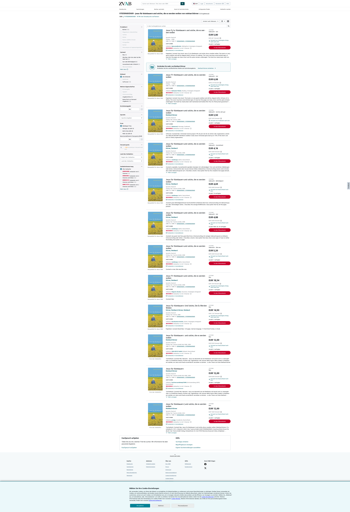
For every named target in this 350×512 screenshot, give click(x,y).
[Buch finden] (183, 3)
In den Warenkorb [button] (220, 47)
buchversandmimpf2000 (179, 382)
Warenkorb (129, 475)
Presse (167, 466)
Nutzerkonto (209, 3)
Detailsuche (122, 9)
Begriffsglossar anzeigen (184, 444)
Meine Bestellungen (132, 472)
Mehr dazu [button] (123, 189)
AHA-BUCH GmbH (177, 351)
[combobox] (160, 3)
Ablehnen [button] (161, 505)
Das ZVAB (168, 464)
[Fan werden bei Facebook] (205, 464)
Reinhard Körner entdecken (206, 68)
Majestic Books (176, 291)
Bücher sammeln (159, 9)
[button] (141, 109)
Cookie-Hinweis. (175, 498)
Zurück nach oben (175, 456)
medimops (175, 159)
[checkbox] (121, 29)
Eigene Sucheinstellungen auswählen (188, 447)
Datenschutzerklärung (171, 472)
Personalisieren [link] (183, 505)
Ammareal (175, 126)
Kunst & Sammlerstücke (181, 9)
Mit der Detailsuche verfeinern (149, 16)
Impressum (168, 469)
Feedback (348, 186)
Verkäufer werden (225, 9)
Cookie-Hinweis (169, 478)
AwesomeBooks (176, 46)
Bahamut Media (176, 90)
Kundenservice (188, 466)
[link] (228, 21)
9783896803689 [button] (130, 16)
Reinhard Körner (171, 115)
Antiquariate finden (204, 9)
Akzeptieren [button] (140, 505)
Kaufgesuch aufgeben (129, 447)
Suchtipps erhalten (182, 442)
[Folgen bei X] (205, 468)
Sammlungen (140, 9)
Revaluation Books (177, 321)
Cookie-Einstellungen (208, 497)
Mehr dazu (123, 69)
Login (201, 3)
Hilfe (227, 3)
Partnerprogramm (150, 466)
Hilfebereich (188, 464)
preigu (174, 420)
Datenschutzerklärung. (155, 500)
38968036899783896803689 (186, 41)
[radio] (121, 82)
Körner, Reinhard (172, 148)
